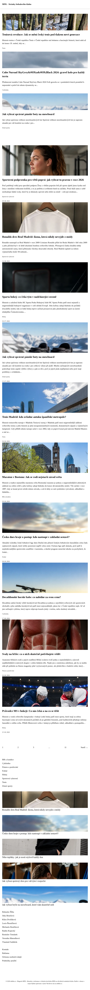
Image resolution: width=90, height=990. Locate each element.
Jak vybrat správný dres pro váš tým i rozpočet (24, 881)
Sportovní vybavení (8, 196)
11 (65, 747)
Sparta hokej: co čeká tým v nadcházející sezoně (29, 296)
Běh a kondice (6, 497)
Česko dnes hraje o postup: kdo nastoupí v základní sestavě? (36, 537)
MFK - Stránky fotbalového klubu (16, 4)
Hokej (4, 317)
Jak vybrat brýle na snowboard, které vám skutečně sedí (28, 904)
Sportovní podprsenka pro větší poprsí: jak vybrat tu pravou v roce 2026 (43, 179)
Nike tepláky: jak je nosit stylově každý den (22, 857)
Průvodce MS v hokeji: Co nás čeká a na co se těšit (30, 711)
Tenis (3, 48)
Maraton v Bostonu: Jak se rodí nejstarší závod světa (32, 477)
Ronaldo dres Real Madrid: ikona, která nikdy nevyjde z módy (37, 236)
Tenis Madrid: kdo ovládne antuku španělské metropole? (34, 416)
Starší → (84, 747)
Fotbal (4, 557)
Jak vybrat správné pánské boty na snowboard (28, 114)
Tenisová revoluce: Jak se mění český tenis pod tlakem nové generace (41, 34)
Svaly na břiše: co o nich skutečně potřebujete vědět (31, 654)
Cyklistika (5, 90)
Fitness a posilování (8, 671)
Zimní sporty (6, 128)
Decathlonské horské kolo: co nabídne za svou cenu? (31, 597)
